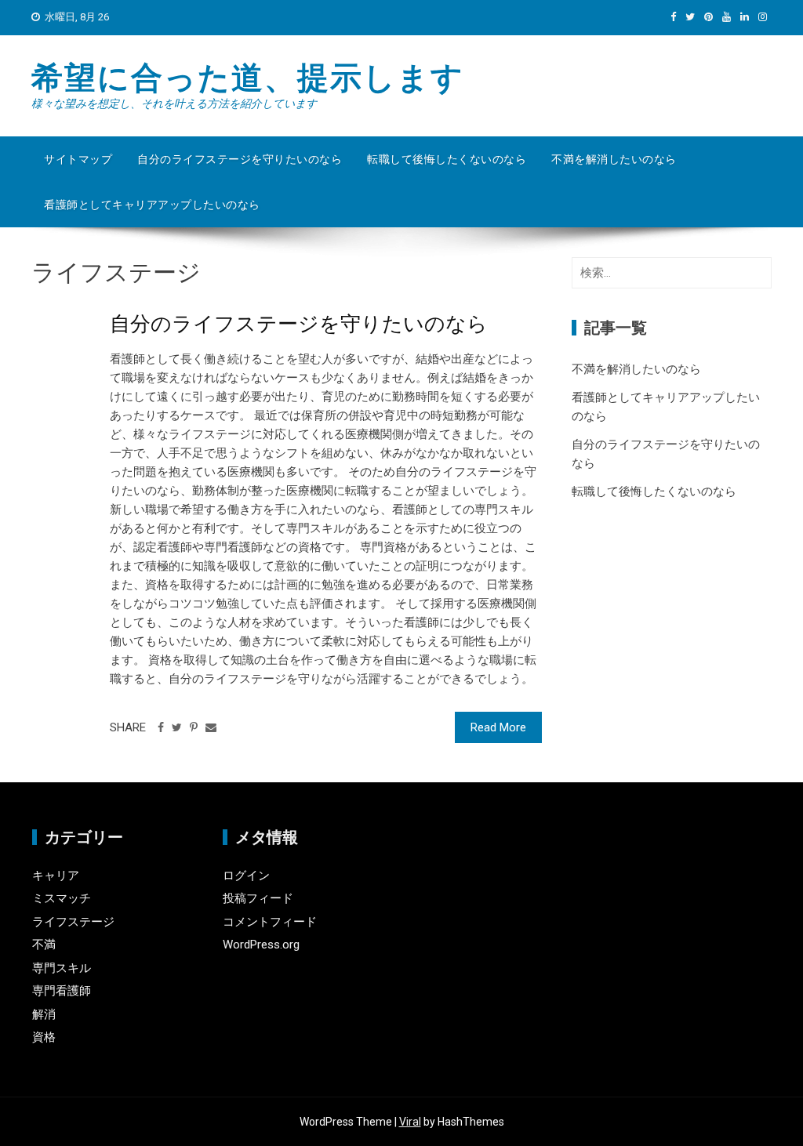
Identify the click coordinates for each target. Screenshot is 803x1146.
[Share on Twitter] (177, 727)
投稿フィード (258, 898)
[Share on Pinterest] (194, 727)
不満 (44, 944)
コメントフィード (270, 922)
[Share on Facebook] (161, 727)
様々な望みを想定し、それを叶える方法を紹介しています (174, 103)
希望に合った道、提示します (247, 78)
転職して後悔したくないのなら (446, 159)
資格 (44, 1037)
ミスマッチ (61, 898)
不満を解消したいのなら (614, 159)
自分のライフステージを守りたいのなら (239, 159)
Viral (410, 1121)
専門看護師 (61, 991)
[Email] (211, 727)
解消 (44, 1014)
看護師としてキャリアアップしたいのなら (152, 204)
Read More (498, 727)
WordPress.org (261, 944)
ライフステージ (73, 922)
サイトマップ (78, 159)
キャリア (55, 876)
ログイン (246, 876)
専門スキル (61, 968)
